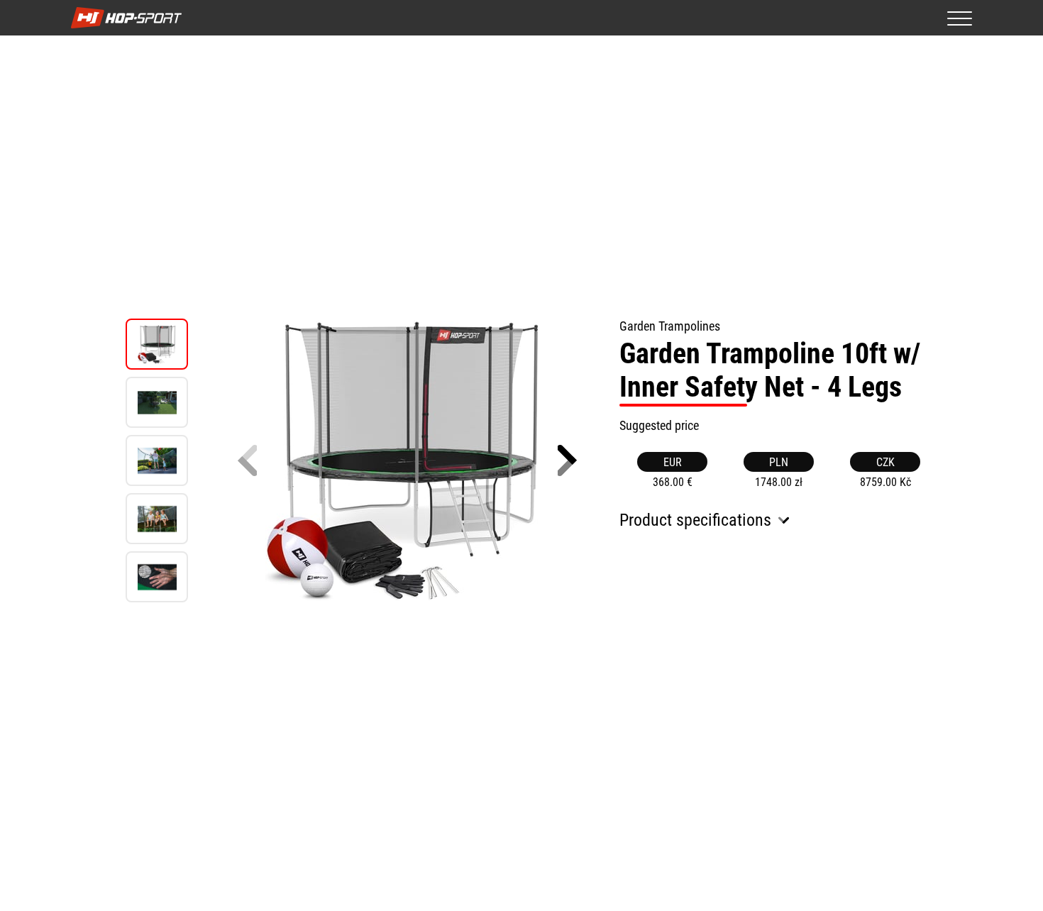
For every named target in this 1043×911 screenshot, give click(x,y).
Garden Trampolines (669, 326)
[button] (567, 460)
